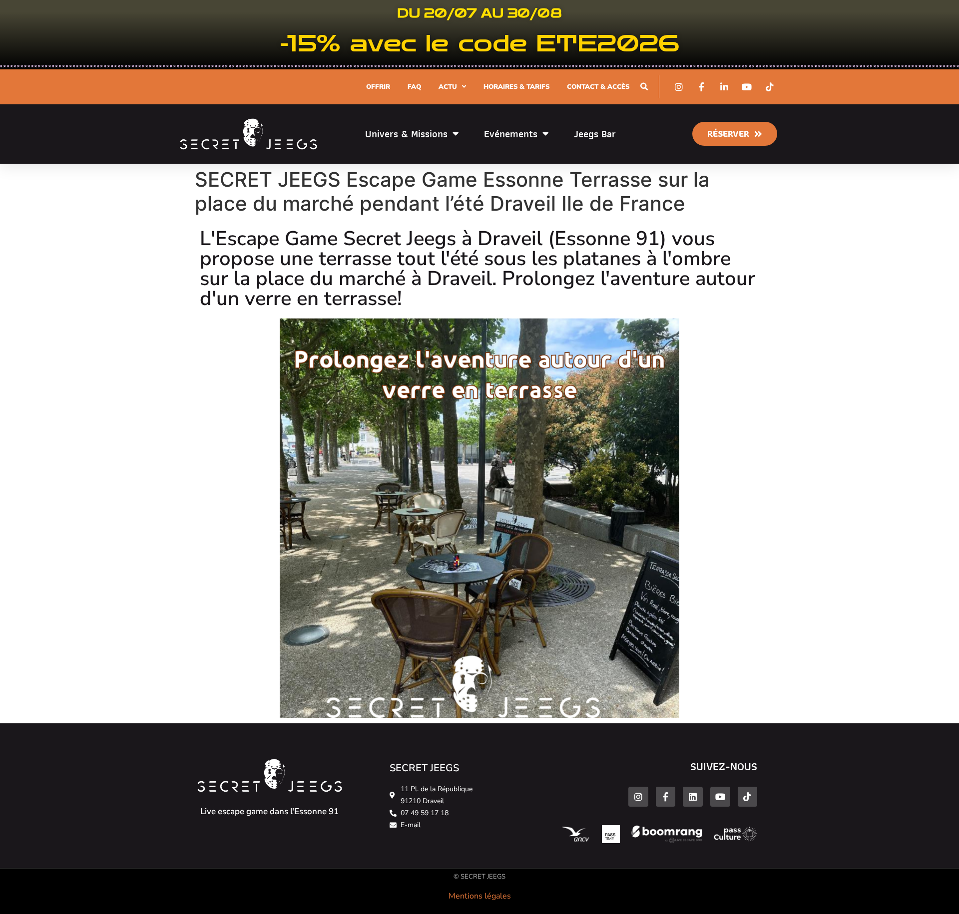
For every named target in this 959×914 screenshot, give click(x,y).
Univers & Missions (406, 134)
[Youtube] (720, 797)
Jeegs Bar (595, 134)
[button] (644, 86)
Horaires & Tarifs (516, 86)
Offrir (378, 86)
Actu (448, 86)
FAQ (414, 86)
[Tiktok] (748, 797)
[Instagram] (638, 797)
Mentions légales (480, 896)
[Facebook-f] (666, 797)
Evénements (510, 134)
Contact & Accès (598, 86)
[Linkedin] (693, 797)
